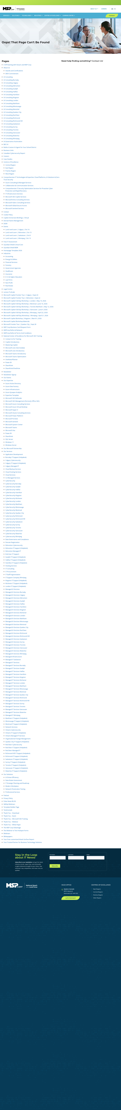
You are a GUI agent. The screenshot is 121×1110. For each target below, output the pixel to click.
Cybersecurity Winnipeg (13, 536)
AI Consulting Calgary (11, 83)
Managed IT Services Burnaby (15, 665)
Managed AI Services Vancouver (16, 648)
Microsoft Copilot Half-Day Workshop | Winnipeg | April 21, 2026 (26, 315)
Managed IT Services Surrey (14, 704)
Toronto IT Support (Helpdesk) (15, 765)
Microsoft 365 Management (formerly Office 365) (22, 401)
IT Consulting (9, 569)
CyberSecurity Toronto (13, 528)
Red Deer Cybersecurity (13, 745)
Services (6, 15)
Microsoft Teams (11, 427)
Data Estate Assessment (13, 780)
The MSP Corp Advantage (12, 828)
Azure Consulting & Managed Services (18, 183)
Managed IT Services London (15, 683)
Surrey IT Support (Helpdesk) (15, 762)
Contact (6, 212)
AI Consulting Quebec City (12, 112)
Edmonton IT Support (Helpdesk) (16, 548)
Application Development (14, 454)
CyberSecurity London (13, 501)
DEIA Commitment (11, 74)
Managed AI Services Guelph (15, 601)
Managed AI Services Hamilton (15, 607)
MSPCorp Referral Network (13, 330)
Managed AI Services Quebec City (16, 627)
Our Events (7, 378)
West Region (9, 174)
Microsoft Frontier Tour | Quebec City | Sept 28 (20, 324)
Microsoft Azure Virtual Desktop (16, 407)
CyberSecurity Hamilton (13, 492)
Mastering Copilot (11, 345)
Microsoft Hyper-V (11, 410)
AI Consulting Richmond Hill (13, 121)
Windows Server (11, 445)
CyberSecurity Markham (13, 504)
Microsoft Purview (11, 419)
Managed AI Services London (15, 616)
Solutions (15, 15)
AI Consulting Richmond (12, 118)
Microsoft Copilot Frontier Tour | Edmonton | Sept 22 (22, 298)
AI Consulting (8, 77)
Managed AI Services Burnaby (15, 592)
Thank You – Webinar (11, 822)
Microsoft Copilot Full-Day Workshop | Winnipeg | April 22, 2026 (26, 312)
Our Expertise (8, 380)
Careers (104, 9)
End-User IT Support (12, 554)
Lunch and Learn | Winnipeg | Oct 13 (18, 238)
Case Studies (8, 159)
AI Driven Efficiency (12, 777)
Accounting (9, 256)
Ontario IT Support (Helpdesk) (15, 733)
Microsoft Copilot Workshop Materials (16, 321)
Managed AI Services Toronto (15, 645)
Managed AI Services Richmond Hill (17, 636)
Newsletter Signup (10, 375)
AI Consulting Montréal (11, 109)
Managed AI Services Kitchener (16, 613)
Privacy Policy (8, 798)
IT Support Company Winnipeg (15, 578)
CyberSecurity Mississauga (14, 507)
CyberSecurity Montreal (13, 510)
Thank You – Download (11, 813)
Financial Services (11, 262)
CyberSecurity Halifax (12, 490)
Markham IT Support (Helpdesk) (16, 718)
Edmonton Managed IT (13, 551)
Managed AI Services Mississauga (16, 621)
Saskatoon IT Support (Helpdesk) (16, 759)
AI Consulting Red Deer (11, 115)
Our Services (8, 451)
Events (6, 226)
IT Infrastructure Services (14, 194)
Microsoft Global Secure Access (16, 205)
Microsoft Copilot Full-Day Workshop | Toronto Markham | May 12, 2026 (28, 307)
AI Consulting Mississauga (12, 106)
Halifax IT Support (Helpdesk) (15, 560)
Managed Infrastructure (13, 657)
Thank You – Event (10, 816)
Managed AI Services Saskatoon (16, 639)
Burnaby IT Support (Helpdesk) (15, 457)
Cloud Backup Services (13, 469)
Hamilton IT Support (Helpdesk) (16, 563)
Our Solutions (8, 774)
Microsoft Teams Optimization (15, 357)
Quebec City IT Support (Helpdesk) (17, 742)
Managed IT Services (12, 662)
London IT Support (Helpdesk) (15, 586)
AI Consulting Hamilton (11, 95)
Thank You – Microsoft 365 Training (16, 819)
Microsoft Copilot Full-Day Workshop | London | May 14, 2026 (25, 301)
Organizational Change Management (17, 739)
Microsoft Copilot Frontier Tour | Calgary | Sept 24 (21, 295)
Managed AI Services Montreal (15, 624)
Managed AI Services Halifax (15, 604)
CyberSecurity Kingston (13, 495)
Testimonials (8, 810)
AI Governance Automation (13, 141)
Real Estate (9, 286)
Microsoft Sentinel (11, 422)
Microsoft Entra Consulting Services (17, 200)
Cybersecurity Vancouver (14, 531)
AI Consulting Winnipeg (11, 139)
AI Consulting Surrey (11, 127)
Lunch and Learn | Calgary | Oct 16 (17, 229)
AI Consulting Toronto (11, 130)
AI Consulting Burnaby (11, 80)
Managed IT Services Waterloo (15, 712)
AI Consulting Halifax (11, 92)
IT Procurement (10, 572)
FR (115, 9)
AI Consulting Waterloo (11, 136)
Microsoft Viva (10, 430)
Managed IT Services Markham (15, 686)
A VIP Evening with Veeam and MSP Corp (17, 65)
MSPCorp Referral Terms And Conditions (18, 333)
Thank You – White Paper (12, 825)
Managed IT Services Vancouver (16, 709)
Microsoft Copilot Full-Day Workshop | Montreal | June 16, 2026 (25, 304)
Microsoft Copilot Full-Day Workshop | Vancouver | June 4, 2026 (25, 310)
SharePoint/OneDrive (12, 368)
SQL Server (9, 439)
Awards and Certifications (14, 71)
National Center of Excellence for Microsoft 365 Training (23, 336)
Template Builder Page (11, 807)
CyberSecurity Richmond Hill (15, 519)
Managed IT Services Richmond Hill (17, 701)
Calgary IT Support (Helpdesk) (15, 463)
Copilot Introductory (12, 342)
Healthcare (9, 271)
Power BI (8, 362)
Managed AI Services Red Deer (15, 630)
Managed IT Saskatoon (13, 660)
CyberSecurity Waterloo (13, 534)
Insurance (8, 274)
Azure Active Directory (13, 383)
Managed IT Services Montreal (15, 692)
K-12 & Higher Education (13, 277)
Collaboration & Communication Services (19, 185)
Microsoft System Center (14, 425)
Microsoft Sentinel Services (14, 208)
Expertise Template (12, 395)
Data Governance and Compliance (17, 539)
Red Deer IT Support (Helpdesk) (16, 747)
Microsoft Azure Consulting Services (17, 404)
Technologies (26, 15)
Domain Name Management (13, 221)
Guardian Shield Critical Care (13, 245)
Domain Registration (12, 542)
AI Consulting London (11, 100)
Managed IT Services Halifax (15, 671)
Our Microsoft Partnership (13, 448)
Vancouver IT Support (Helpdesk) (16, 768)
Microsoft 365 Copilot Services (15, 197)
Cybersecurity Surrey (12, 525)
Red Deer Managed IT (12, 750)
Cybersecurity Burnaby (13, 484)
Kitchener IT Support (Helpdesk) (16, 583)
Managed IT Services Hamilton (15, 674)
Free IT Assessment (10, 242)
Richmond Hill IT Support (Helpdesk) (17, 753)
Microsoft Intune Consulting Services (17, 413)
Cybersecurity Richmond (13, 516)
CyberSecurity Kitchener (13, 498)
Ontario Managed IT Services (15, 736)
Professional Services (12, 792)
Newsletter (7, 372)
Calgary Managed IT (12, 466)
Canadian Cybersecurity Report (14, 153)
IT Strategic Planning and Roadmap (17, 783)
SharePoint (9, 365)
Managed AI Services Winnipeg (15, 654)
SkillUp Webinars (9, 804)
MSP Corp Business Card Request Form (17, 327)
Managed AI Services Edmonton (16, 598)
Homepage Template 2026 (13, 250)
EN (112, 9)
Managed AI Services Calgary (15, 595)
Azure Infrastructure (12, 389)
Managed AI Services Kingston (15, 610)
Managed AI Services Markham (16, 618)
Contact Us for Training (13, 339)
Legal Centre (8, 289)
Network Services (11, 727)
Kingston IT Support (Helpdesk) (16, 580)
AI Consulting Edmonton (12, 86)
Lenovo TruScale (9, 292)
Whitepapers (8, 836)
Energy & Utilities (11, 259)
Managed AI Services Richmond (16, 633)
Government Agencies (13, 268)
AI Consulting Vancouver (12, 133)
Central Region (10, 165)
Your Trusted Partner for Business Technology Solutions (23, 842)
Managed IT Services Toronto (15, 706)
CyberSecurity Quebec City (14, 513)
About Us (93, 9)
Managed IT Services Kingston (15, 677)
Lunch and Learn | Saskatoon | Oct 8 (18, 235)
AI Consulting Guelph (11, 89)
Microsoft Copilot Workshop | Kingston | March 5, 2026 (23, 318)
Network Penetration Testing (15, 789)
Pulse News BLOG (10, 801)
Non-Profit (9, 283)
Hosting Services (11, 566)
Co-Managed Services (12, 478)
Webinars (7, 833)
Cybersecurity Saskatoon (13, 522)
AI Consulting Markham (12, 103)
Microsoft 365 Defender (13, 398)
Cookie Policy (8, 215)
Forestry (8, 265)
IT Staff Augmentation (12, 574)
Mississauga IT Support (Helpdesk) (17, 721)
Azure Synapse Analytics (13, 392)
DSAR (5, 224)
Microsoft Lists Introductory (14, 351)
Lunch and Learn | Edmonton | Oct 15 (18, 232)
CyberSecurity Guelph (12, 487)
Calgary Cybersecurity (13, 460)
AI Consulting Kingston (11, 97)
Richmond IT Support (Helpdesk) (16, 756)
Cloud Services (10, 475)
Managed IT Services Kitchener (15, 680)
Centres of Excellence (51, 15)
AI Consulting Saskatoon (12, 124)
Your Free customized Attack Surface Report (19, 839)
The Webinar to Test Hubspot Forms (16, 830)
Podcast (6, 795)
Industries (37, 15)
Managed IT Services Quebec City (16, 695)
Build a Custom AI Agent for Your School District (20, 147)
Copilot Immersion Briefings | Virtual (16, 218)
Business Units (9, 150)
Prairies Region (10, 171)
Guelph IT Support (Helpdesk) (15, 557)
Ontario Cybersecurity (13, 730)
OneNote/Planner (11, 359)
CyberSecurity (10, 481)
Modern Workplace (12, 786)
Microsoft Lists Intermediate (15, 348)
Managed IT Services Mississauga (16, 689)
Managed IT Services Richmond (16, 698)
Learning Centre (68, 15)
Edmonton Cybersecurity (14, 545)
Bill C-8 (6, 144)
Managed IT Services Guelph (15, 668)
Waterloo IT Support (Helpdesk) (16, 771)
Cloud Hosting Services (13, 472)
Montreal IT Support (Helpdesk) (16, 724)
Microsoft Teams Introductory (15, 354)
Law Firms (8, 280)
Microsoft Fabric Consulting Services (17, 203)
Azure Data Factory (12, 386)
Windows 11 (9, 442)
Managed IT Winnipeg (12, 715)
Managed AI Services (12, 589)
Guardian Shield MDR (11, 248)
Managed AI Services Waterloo (15, 651)
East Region (9, 168)
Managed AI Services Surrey (15, 642)
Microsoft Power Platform (14, 416)
